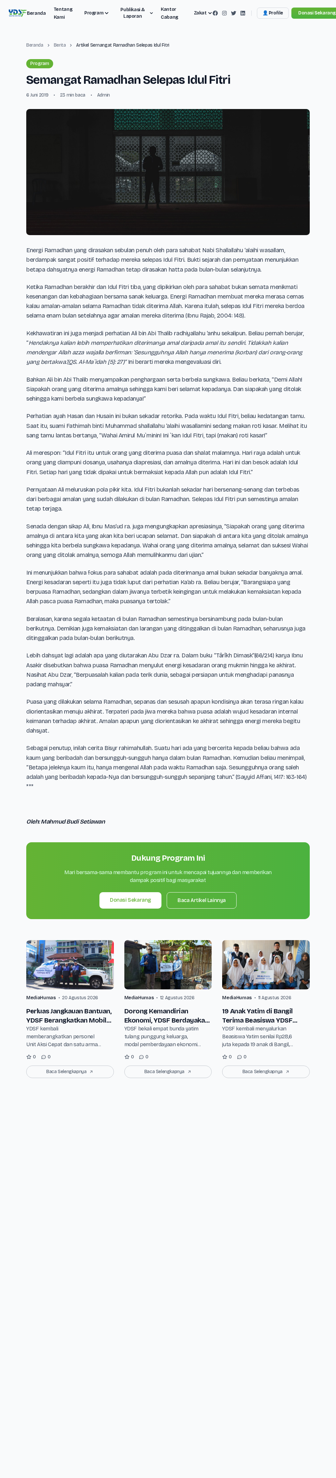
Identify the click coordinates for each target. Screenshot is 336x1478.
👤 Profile (272, 13)
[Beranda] (17, 13)
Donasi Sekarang (130, 900)
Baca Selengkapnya (66, 1071)
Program (93, 13)
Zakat (200, 13)
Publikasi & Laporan (132, 13)
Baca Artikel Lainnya (202, 900)
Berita (60, 45)
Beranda (36, 13)
